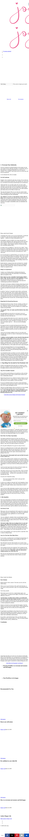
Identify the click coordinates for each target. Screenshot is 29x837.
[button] (20, 413)
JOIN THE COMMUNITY (20, 423)
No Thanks (20, 425)
